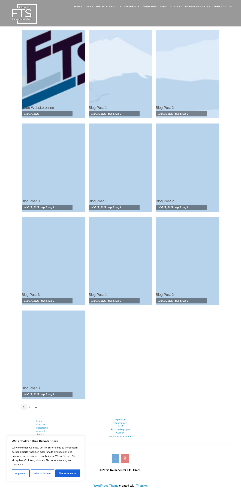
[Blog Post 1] (120, 74)
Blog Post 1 (98, 108)
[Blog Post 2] (187, 74)
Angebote (41, 431)
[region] (46, 458)
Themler (141, 485)
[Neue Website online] (53, 74)
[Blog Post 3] (53, 167)
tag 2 (118, 113)
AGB (120, 426)
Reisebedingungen (120, 429)
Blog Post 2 (165, 108)
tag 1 (111, 113)
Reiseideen (42, 427)
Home (39, 421)
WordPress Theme (106, 485)
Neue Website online (38, 108)
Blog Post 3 (31, 201)
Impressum (120, 419)
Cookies (120, 432)
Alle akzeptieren (68, 473)
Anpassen (20, 473)
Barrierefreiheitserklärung (120, 436)
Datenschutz (120, 423)
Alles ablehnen (42, 473)
